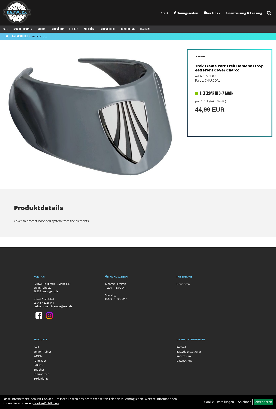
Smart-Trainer (23, 29)
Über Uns (211, 13)
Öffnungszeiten (186, 13)
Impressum (183, 356)
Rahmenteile (39, 36)
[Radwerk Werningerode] (17, 12)
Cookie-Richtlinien (46, 403)
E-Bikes (73, 29)
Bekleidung (128, 29)
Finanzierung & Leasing (244, 13)
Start (164, 13)
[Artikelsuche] (269, 13)
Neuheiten (183, 284)
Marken (145, 29)
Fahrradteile (107, 29)
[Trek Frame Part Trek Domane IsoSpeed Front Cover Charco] (92, 115)
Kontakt (181, 347)
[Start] (7, 36)
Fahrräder (57, 29)
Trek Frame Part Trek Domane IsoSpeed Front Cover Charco (229, 68)
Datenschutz (184, 360)
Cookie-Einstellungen (219, 402)
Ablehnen (244, 402)
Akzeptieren (263, 402)
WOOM (41, 29)
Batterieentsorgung (188, 351)
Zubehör (89, 29)
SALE (5, 29)
